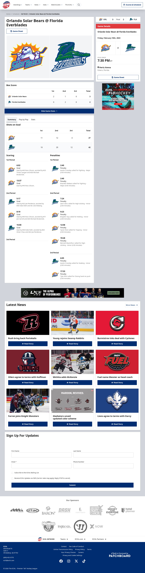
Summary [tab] (12, 119)
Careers (81, 552)
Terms (89, 549)
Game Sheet (18, 31)
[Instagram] (69, 561)
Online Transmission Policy (63, 549)
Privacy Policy (80, 549)
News (36, 5)
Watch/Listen (56, 5)
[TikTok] (84, 561)
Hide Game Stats (48, 111)
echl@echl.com (8, 560)
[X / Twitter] (76, 561)
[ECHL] (6, 5)
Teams (27, 5)
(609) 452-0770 (8, 557)
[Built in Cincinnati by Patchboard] (119, 555)
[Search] (78, 5)
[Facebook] (61, 561)
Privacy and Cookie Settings (72, 555)
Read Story (28, 344)
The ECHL (68, 5)
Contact (64, 546)
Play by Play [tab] (23, 119)
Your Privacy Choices (68, 552)
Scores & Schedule (133, 5)
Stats (45, 5)
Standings (17, 5)
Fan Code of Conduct (76, 546)
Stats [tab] (33, 119)
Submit (72, 485)
